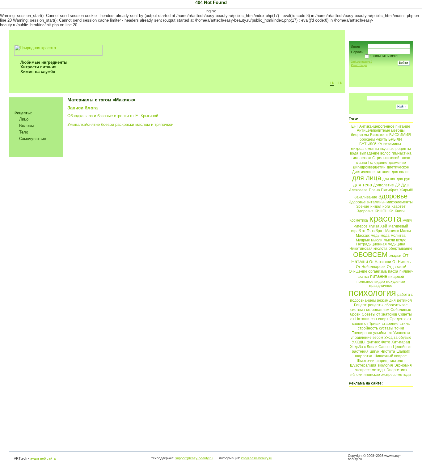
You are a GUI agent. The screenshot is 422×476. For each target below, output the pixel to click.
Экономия (403, 365)
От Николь (401, 262)
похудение (395, 281)
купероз (361, 226)
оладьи (395, 255)
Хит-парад (400, 342)
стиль (405, 323)
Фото (385, 342)
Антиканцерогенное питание (384, 126)
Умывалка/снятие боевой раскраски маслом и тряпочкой (120, 124)
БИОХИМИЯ (400, 135)
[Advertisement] (36, 343)
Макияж (392, 231)
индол (375, 206)
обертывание (400, 248)
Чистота (388, 351)
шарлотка (363, 356)
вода (354, 153)
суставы (386, 328)
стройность (368, 328)
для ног (388, 179)
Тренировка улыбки (369, 333)
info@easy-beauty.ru (256, 458)
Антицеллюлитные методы (381, 130)
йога (386, 206)
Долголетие (383, 185)
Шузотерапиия (363, 365)
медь (375, 235)
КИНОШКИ (384, 211)
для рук (403, 179)
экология (385, 365)
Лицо (23, 119)
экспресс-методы (370, 370)
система (357, 310)
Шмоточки (365, 361)
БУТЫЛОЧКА (370, 144)
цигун (374, 351)
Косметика (358, 220)
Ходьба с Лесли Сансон (371, 347)
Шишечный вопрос (390, 356)
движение (397, 162)
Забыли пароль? (361, 61)
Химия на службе (37, 71)
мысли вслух (395, 240)
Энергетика (396, 370)
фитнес (373, 342)
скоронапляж (377, 310)
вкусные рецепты (395, 149)
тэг (389, 333)
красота (385, 218)
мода (385, 235)
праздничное (380, 285)
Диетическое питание (371, 172)
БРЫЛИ (395, 139)
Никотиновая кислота (368, 248)
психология (372, 292)
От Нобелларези (371, 267)
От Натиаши (380, 262)
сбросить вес (396, 305)
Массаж (362, 235)
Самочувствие (32, 138)
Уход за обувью (397, 337)
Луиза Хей (378, 226)
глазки (361, 162)
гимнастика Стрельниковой (375, 158)
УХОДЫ (358, 342)
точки (399, 328)
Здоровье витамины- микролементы (381, 202)
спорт (383, 319)
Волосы (26, 125)
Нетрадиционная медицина (380, 244)
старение (390, 323)
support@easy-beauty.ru (194, 458)
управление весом (367, 337)
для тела (362, 184)
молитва (398, 235)
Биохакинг (379, 135)
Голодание (377, 162)
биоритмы (360, 135)
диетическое (398, 167)
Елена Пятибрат (383, 190)
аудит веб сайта (43, 458)
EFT (354, 126)
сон (374, 319)
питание (378, 276)
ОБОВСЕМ (370, 254)
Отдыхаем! (396, 267)
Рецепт (360, 305)
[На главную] (332, 82)
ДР (397, 185)
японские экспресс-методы (387, 374)
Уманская (401, 333)
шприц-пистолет (390, 361)
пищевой (396, 276)
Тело (23, 132)
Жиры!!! (406, 190)
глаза (405, 158)
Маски (405, 231)
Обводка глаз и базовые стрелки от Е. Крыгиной (112, 115)
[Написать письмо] (340, 82)
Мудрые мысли (369, 240)
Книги (400, 211)
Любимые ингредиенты (43, 62)
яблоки (356, 374)
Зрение (362, 206)
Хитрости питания (38, 67)
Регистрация (359, 65)
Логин (355, 47)
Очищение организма (368, 271)
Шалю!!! (403, 351)
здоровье (392, 196)
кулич (407, 220)
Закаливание (365, 197)
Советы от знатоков (379, 314)
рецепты (375, 305)
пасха (393, 271)
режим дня (386, 300)
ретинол (404, 300)
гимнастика (401, 153)
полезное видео (371, 281)
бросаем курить (373, 139)
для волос (400, 172)
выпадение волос (375, 153)
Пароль (357, 52)
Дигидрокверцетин (369, 167)
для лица (366, 178)
